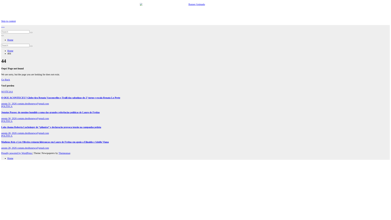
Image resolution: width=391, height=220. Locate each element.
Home (10, 40)
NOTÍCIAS (7, 91)
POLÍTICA (7, 106)
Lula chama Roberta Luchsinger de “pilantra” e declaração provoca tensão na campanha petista (51, 127)
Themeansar (64, 153)
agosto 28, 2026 (9, 133)
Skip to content (8, 21)
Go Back (5, 79)
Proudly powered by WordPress (17, 153)
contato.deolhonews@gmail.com (33, 103)
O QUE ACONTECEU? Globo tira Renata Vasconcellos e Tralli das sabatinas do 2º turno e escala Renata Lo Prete (60, 97)
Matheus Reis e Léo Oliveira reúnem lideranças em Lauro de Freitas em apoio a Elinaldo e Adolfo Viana (55, 142)
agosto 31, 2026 (9, 103)
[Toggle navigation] (2, 35)
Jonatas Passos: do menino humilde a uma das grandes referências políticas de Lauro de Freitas (50, 112)
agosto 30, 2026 (9, 118)
